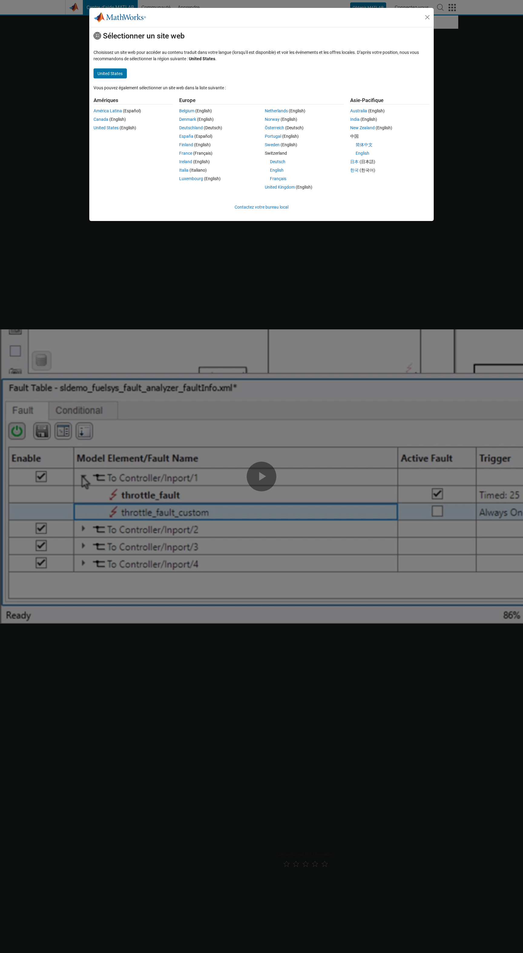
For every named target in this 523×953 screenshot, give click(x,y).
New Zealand (362, 127)
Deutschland (191, 127)
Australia (358, 110)
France (185, 153)
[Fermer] (427, 17)
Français (278, 178)
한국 (354, 170)
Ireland (185, 161)
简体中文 (364, 144)
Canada (101, 119)
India (355, 119)
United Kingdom (280, 187)
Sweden (272, 144)
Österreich (274, 127)
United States (106, 127)
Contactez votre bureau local (261, 207)
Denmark (187, 119)
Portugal (273, 136)
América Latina (108, 110)
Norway (272, 119)
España (186, 136)
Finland (186, 144)
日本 (354, 161)
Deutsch (277, 161)
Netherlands (276, 110)
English (277, 170)
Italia (184, 170)
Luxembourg (191, 178)
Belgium (186, 110)
